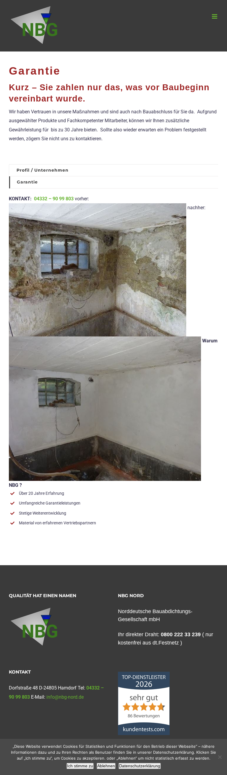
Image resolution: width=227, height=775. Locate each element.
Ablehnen (106, 765)
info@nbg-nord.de (65, 697)
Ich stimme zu (80, 765)
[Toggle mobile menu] (215, 16)
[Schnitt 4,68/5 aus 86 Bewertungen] (144, 674)
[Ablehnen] (220, 757)
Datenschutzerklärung (139, 765)
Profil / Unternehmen (43, 170)
